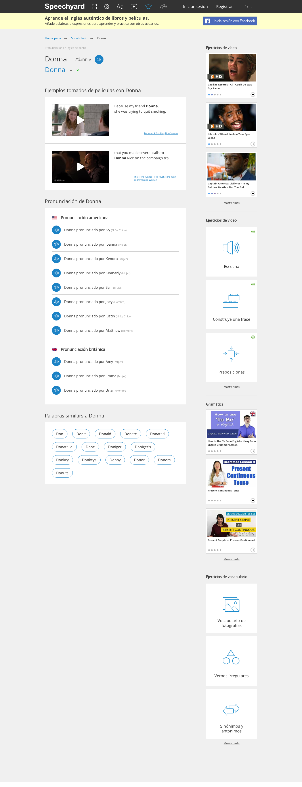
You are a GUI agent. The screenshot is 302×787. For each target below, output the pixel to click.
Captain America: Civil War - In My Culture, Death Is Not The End (228, 185)
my (131, 106)
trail (167, 158)
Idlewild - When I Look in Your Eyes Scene (229, 135)
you (125, 152)
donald (105, 433)
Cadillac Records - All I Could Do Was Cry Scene (230, 86)
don (59, 433)
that (117, 152)
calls (156, 152)
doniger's (143, 446)
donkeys (89, 459)
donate (130, 433)
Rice (130, 158)
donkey (62, 459)
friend (140, 106)
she (117, 111)
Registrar (224, 6)
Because (121, 106)
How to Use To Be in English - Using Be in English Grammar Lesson (232, 442)
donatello (64, 446)
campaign (155, 158)
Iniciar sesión (195, 6)
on (137, 158)
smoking (158, 111)
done (90, 446)
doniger (115, 446)
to (141, 111)
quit (146, 111)
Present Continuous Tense (223, 490)
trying (133, 111)
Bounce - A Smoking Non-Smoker (161, 133)
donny (115, 459)
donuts (62, 472)
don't (81, 433)
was (124, 111)
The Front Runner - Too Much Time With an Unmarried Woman (155, 178)
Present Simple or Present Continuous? (231, 540)
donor (139, 459)
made (134, 152)
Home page (53, 38)
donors (164, 459)
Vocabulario (79, 38)
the (143, 158)
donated (157, 433)
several (145, 152)
